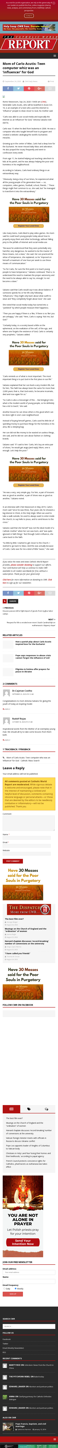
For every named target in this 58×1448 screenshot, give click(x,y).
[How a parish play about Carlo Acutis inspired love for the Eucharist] (8, 644)
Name (6, 834)
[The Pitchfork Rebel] (5, 1378)
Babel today (39, 1376)
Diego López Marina (14, 947)
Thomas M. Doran (13, 956)
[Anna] (5, 1398)
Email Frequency (10, 1285)
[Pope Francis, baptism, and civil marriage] (8, 1427)
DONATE (29, 16)
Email (5, 842)
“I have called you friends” (17, 953)
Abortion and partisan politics (41, 1386)
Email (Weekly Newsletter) (13, 1348)
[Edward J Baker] (5, 1388)
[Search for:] (29, 1326)
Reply (7, 709)
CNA (44, 101)
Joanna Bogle (11, 934)
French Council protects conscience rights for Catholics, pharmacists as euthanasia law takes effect (26, 1164)
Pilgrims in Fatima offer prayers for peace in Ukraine (33, 670)
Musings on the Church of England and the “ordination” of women (25, 929)
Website (6, 850)
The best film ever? (14, 919)
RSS (4, 1352)
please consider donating (21, 565)
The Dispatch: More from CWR (29, 909)
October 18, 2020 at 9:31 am (22, 722)
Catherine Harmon (24, 1429)
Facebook (7, 1339)
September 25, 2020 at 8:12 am (23, 694)
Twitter (5, 1343)
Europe (13, 601)
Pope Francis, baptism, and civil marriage (31, 1425)
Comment (7, 814)
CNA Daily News (31, 81)
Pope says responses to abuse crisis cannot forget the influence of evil (33, 656)
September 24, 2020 (13, 81)
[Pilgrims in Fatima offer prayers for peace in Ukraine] (8, 672)
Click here (7, 579)
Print (52, 81)
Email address (9, 1268)
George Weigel (12, 922)
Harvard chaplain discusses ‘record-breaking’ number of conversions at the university (27, 942)
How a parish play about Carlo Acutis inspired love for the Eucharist (33, 642)
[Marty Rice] (5, 1366)
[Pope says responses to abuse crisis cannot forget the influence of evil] (8, 658)
